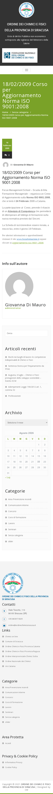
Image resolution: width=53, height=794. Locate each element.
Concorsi (12, 511)
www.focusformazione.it (28, 239)
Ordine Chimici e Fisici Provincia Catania (22, 646)
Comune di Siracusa (14, 641)
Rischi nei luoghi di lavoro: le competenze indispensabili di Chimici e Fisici (25, 358)
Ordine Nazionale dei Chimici (18, 661)
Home (5, 112)
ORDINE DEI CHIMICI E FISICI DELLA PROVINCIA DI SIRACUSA (27, 785)
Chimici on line (11, 636)
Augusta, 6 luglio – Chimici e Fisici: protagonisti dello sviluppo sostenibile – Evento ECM (23, 378)
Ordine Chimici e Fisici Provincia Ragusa (22, 651)
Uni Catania (10, 666)
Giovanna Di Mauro (23, 164)
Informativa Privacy (13, 762)
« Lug (7, 477)
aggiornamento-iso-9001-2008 (27, 242)
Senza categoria (20, 112)
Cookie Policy (11, 767)
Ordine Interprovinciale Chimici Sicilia (21, 656)
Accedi (8, 743)
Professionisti (14, 396)
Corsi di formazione (17, 517)
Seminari (12, 529)
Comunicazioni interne (18, 505)
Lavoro (11, 523)
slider (10, 541)
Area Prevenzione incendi (19, 499)
